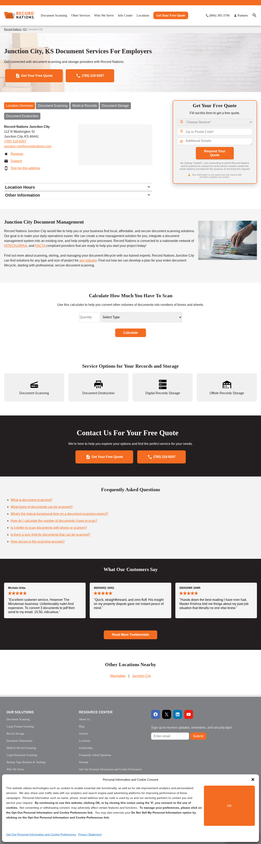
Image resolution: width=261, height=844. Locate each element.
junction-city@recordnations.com (27, 146)
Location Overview (19, 105)
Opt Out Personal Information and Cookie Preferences (41, 834)
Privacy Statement (90, 834)
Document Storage (115, 105)
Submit (198, 736)
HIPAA (22, 245)
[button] (253, 779)
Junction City (141, 676)
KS (25, 29)
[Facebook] (155, 714)
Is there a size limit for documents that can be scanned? (50, 534)
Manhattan (118, 676)
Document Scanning (52, 105)
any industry (88, 260)
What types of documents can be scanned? (42, 507)
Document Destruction (22, 116)
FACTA (40, 245)
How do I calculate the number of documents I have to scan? (54, 520)
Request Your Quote (214, 153)
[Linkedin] (177, 714)
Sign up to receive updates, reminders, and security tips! (191, 727)
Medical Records (84, 105)
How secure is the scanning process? (38, 541)
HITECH (10, 245)
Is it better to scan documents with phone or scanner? (49, 527)
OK (229, 805)
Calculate (130, 332)
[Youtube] (188, 714)
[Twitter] (166, 714)
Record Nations (12, 29)
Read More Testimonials (130, 634)
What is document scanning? (31, 500)
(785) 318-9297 (15, 141)
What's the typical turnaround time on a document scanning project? (59, 514)
